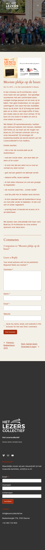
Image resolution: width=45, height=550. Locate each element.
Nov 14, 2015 (8, 87)
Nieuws (36, 87)
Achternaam (7, 493)
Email (7, 304)
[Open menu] (38, 5)
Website (7, 314)
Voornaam (6, 485)
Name (7, 294)
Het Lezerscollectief (25, 87)
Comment (8, 269)
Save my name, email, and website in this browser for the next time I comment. (23, 325)
